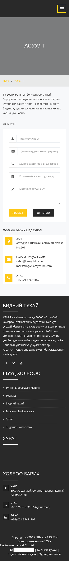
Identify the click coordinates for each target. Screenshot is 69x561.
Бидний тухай (15, 403)
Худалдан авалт (50, 554)
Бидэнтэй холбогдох (19, 427)
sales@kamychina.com (30, 261)
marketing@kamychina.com (34, 266)
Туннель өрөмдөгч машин (23, 387)
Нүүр (6, 81)
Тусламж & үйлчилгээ (20, 411)
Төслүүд (11, 395)
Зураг (9, 419)
